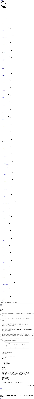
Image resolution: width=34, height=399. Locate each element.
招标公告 (1, 305)
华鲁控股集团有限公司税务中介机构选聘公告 (5, 389)
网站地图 (1, 398)
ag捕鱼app (1, 0)
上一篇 (1, 388)
